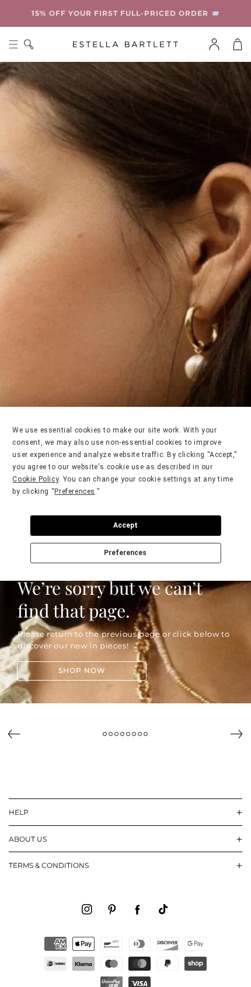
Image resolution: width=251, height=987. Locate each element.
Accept (125, 525)
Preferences (125, 553)
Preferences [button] (74, 491)
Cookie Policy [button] (35, 479)
